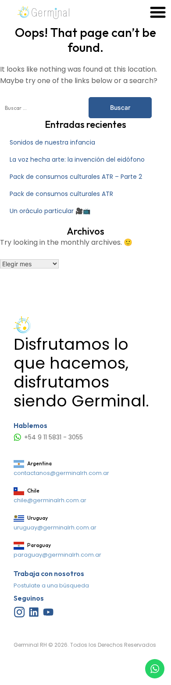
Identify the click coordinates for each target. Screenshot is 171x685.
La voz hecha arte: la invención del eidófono (77, 159)
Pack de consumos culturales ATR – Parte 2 (76, 176)
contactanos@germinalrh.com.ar (61, 473)
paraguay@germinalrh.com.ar (57, 555)
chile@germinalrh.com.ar (50, 500)
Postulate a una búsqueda (51, 585)
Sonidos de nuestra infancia (52, 142)
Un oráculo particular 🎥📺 (50, 211)
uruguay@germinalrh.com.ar (55, 527)
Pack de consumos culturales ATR (61, 193)
